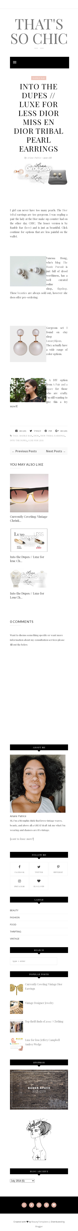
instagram (19, 886)
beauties (22, 293)
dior (36, 435)
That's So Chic (39, 31)
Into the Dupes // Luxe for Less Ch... (27, 595)
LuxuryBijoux (53, 341)
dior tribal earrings (52, 435)
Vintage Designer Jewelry (39, 1003)
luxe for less (36, 440)
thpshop (62, 288)
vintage (14, 938)
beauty (14, 910)
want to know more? (22, 839)
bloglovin (39, 886)
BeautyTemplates (40, 1221)
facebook (19, 872)
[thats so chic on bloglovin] (39, 1159)
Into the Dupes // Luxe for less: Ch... (27, 559)
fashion (15, 917)
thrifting (15, 931)
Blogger (39, 1226)
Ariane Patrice (34, 157)
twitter (39, 872)
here (27, 227)
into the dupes (18, 440)
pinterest (58, 872)
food (13, 924)
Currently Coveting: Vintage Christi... (28, 518)
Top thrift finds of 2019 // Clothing (44, 1021)
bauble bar (39, 78)
